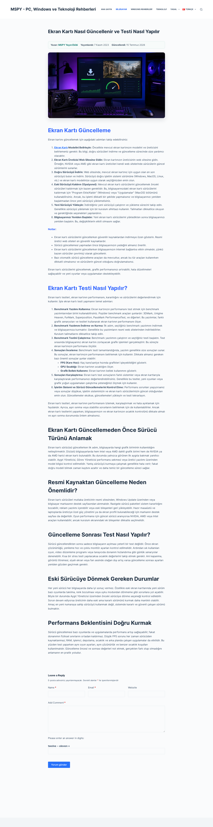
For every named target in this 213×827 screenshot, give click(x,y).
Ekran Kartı (61, 147)
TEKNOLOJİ (161, 9)
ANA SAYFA (106, 9)
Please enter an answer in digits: (66, 738)
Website (132, 687)
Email (92, 687)
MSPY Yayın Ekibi (68, 45)
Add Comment (56, 702)
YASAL (173, 9)
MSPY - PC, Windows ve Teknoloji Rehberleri (53, 9)
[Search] (201, 9)
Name (52, 687)
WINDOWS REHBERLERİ (141, 9)
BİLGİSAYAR (121, 9)
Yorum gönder (59, 764)
